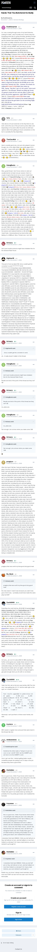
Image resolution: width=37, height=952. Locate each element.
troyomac (10, 803)
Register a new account (19, 906)
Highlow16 (10, 258)
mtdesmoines (11, 740)
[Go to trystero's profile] (3, 725)
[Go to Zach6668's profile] (3, 603)
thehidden (10, 770)
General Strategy (19, 19)
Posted (14, 28)
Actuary (9, 243)
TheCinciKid (11, 139)
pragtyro (9, 462)
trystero (9, 724)
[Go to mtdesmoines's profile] (3, 741)
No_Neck (9, 574)
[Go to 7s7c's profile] (3, 119)
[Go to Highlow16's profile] (3, 259)
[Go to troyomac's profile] (3, 804)
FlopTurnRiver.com (23, 610)
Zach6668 (10, 602)
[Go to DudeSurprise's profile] (3, 28)
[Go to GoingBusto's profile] (3, 166)
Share (19, 931)
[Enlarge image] (29, 54)
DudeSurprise (7, 18)
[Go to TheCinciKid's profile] (3, 140)
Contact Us (18, 949)
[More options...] (33, 27)
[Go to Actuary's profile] (3, 244)
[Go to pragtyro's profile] (3, 462)
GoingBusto (10, 165)
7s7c (8, 118)
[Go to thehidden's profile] (3, 771)
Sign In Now (18, 919)
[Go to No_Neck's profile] (3, 575)
